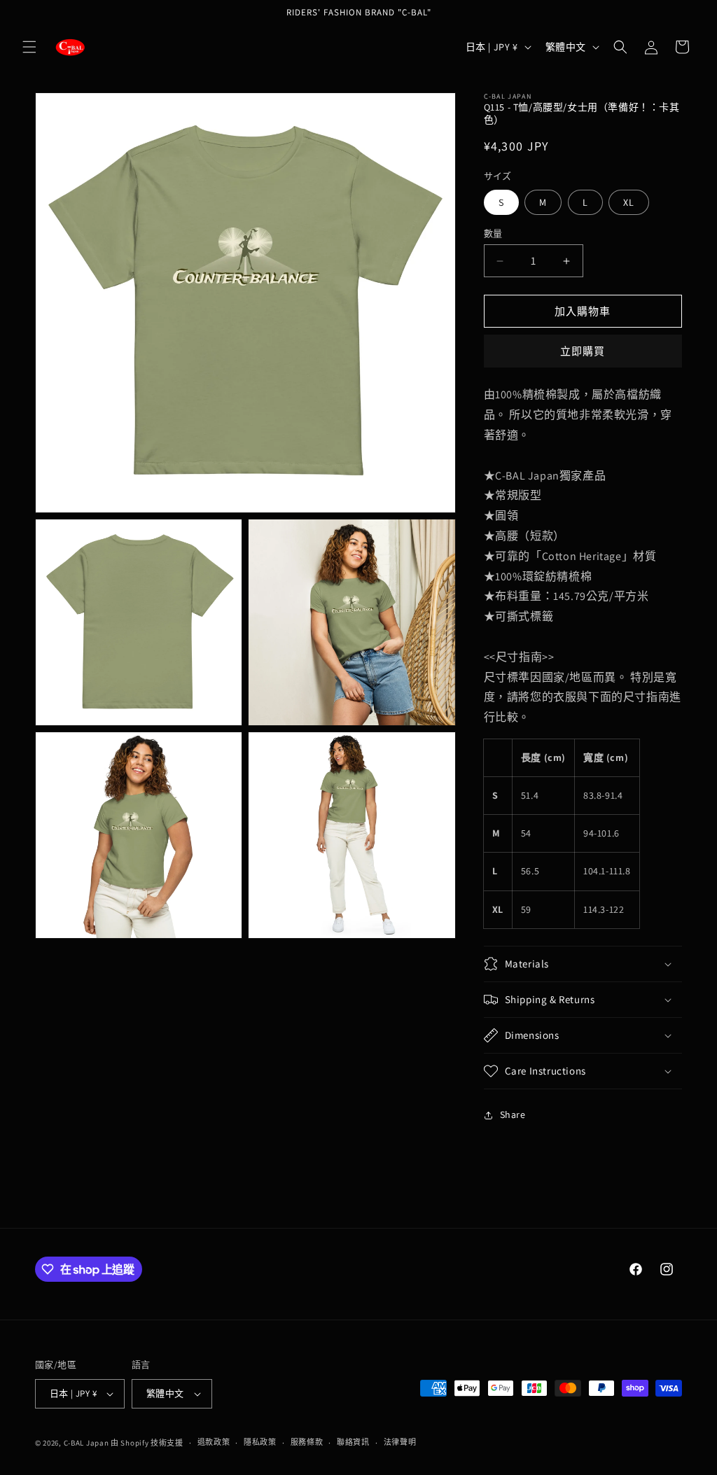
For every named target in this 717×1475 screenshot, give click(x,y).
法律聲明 (400, 1442)
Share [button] (513, 1114)
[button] (29, 47)
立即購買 (582, 351)
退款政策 (213, 1442)
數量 (493, 233)
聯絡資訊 (353, 1442)
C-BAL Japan (86, 1443)
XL (628, 202)
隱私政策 (260, 1442)
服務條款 (307, 1442)
